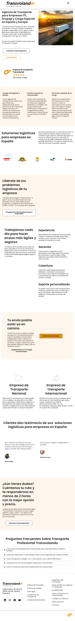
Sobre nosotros (58, 602)
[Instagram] (9, 600)
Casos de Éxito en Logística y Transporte (62, 586)
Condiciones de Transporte (33, 596)
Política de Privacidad (35, 585)
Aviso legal (31, 591)
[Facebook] (14, 600)
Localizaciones (57, 590)
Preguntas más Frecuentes (57, 581)
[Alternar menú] (68, 3)
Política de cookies (34, 588)
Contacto (55, 605)
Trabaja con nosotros (60, 598)
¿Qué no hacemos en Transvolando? (60, 594)
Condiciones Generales (36, 600)
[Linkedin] (4, 600)
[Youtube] (19, 600)
